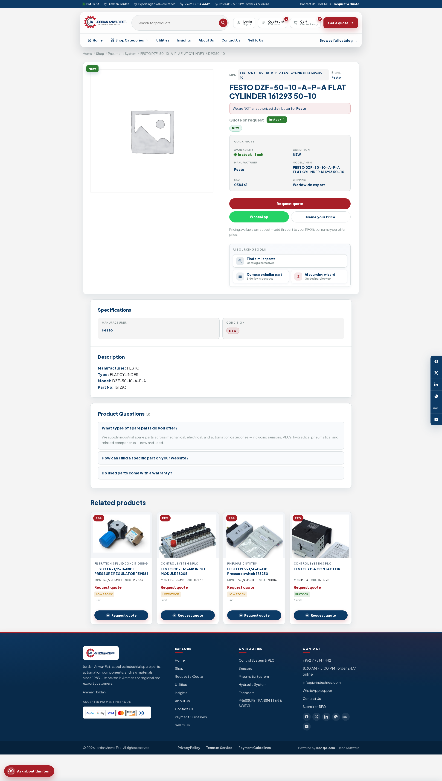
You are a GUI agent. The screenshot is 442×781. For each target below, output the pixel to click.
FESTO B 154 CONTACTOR (317, 569)
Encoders (247, 693)
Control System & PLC (256, 660)
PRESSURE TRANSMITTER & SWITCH (260, 703)
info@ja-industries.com (322, 682)
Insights (184, 40)
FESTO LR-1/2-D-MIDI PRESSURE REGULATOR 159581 (121, 571)
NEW (233, 330)
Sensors (245, 668)
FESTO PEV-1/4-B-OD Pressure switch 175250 (247, 571)
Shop (100, 54)
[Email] (436, 419)
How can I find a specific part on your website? (145, 458)
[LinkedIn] (436, 384)
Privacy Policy (189, 748)
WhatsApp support (318, 690)
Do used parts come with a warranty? (137, 472)
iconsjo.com (325, 748)
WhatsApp (259, 217)
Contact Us (307, 4)
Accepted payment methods (107, 702)
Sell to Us (324, 4)
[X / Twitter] (436, 373)
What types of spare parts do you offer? (139, 428)
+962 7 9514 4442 (197, 4)
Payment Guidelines (191, 717)
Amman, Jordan (119, 4)
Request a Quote (346, 4)
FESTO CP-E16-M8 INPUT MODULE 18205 (183, 571)
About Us (206, 40)
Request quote (290, 203)
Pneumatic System (122, 54)
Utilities (162, 40)
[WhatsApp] (436, 396)
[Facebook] (436, 361)
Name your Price (320, 217)
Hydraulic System (253, 684)
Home (98, 40)
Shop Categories (130, 40)
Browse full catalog (338, 40)
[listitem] (307, 717)
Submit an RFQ (314, 706)
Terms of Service (219, 748)
